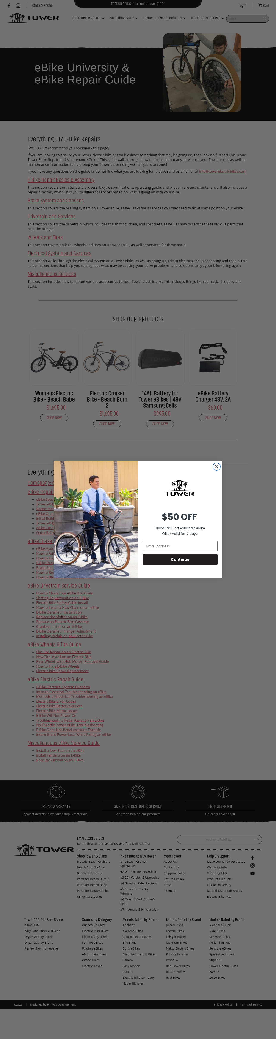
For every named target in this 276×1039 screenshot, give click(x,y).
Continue (180, 559)
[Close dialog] (216, 466)
